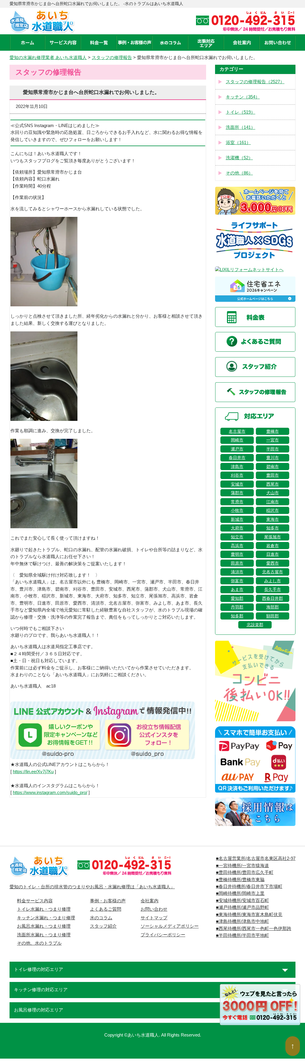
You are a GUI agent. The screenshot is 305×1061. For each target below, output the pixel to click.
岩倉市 (272, 545)
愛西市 (272, 563)
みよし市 (272, 580)
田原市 (237, 563)
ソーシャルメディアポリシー (170, 926)
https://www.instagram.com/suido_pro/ (50, 792)
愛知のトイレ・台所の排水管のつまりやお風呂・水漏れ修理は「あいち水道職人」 (92, 886)
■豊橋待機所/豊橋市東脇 (240, 879)
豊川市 (272, 457)
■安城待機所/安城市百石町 (242, 900)
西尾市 (272, 484)
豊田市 (272, 475)
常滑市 (237, 501)
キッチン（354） (243, 97)
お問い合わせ (154, 909)
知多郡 (237, 616)
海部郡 (272, 607)
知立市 (237, 537)
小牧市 (237, 510)
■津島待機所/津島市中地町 (242, 921)
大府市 (237, 528)
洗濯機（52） (239, 157)
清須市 (237, 571)
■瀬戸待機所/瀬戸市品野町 (242, 907)
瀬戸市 (237, 449)
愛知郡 (237, 598)
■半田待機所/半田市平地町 (242, 935)
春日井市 (237, 457)
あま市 (237, 589)
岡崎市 (237, 440)
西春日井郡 (272, 598)
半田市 (272, 449)
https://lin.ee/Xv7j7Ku (33, 771)
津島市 (237, 466)
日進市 (272, 554)
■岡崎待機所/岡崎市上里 (240, 893)
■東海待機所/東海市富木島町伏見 (249, 914)
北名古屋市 (272, 571)
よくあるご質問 (105, 909)
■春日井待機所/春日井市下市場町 (249, 886)
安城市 (237, 484)
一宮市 (272, 440)
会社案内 (149, 900)
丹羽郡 (237, 607)
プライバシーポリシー (163, 934)
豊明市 (237, 554)
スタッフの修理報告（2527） (255, 81)
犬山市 (272, 492)
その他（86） (239, 173)
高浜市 (237, 545)
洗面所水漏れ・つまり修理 (44, 934)
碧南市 (272, 466)
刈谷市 (237, 475)
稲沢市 (272, 510)
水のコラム (101, 917)
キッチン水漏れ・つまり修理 (46, 917)
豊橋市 (272, 431)
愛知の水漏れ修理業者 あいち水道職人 (48, 57)
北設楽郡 (255, 624)
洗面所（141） (240, 127)
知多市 (272, 528)
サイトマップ (154, 917)
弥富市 (237, 580)
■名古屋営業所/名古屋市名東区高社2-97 (255, 858)
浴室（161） (238, 142)
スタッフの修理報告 (112, 57)
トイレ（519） (240, 112)
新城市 (237, 519)
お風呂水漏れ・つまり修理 (44, 926)
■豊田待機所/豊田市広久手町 (244, 872)
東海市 (272, 519)
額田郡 (272, 616)
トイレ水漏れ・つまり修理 (44, 909)
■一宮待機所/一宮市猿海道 (242, 865)
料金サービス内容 (35, 900)
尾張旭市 (272, 537)
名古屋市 (237, 431)
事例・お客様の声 (108, 900)
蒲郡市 (237, 492)
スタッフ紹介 (103, 926)
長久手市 (272, 589)
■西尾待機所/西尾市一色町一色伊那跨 (253, 928)
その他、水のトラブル (39, 943)
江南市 (272, 501)
